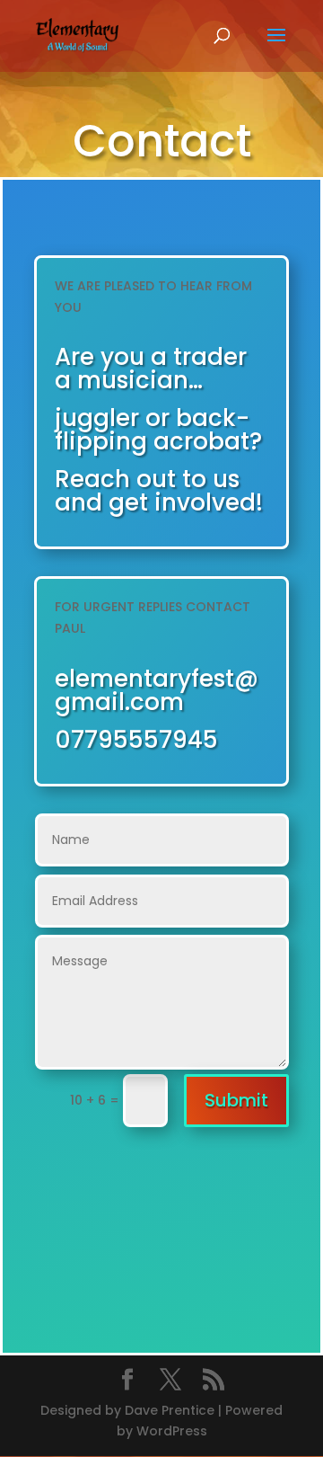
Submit (236, 1100)
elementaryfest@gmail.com (156, 690)
